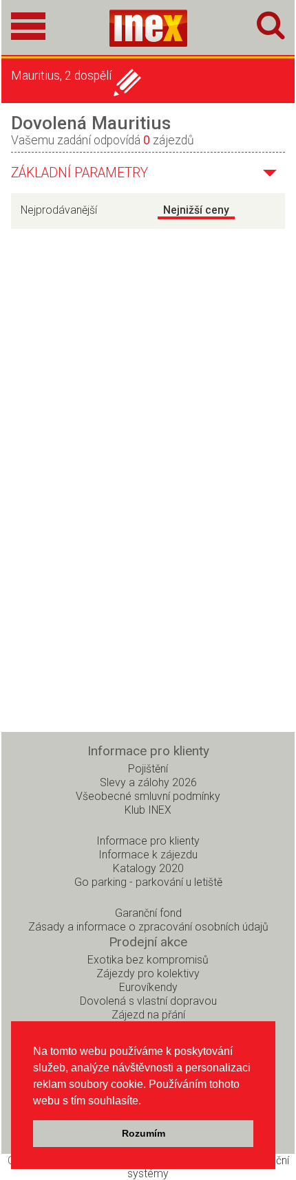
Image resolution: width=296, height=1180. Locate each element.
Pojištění (148, 768)
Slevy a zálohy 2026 (148, 782)
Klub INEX (148, 809)
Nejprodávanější (59, 209)
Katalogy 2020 (148, 868)
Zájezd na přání (148, 1014)
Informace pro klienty (148, 840)
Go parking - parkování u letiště (148, 882)
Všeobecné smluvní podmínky (148, 796)
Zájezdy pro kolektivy (148, 973)
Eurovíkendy (148, 987)
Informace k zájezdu (148, 854)
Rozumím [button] (143, 1133)
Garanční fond (148, 913)
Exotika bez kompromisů (148, 959)
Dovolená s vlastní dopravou (148, 1001)
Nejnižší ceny (196, 209)
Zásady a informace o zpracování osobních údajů (148, 926)
